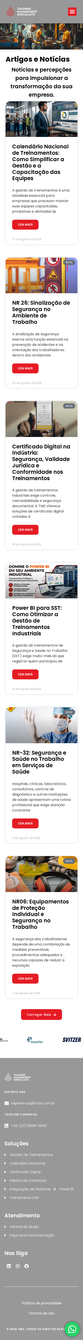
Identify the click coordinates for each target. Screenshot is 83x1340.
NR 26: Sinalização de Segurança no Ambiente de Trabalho (41, 312)
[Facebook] (26, 1266)
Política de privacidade (42, 1303)
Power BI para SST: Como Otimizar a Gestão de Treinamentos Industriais (37, 620)
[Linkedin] (8, 1266)
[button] (72, 11)
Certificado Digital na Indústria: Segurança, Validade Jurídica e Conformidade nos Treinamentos (41, 462)
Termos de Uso (42, 1313)
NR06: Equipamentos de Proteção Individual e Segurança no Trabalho (40, 914)
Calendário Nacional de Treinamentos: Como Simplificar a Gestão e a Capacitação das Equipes (40, 162)
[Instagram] (17, 1266)
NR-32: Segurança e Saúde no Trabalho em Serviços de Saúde (39, 762)
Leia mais (25, 224)
